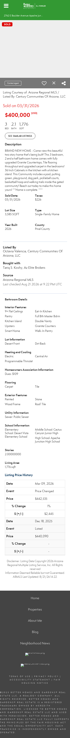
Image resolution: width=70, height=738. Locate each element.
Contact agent (13, 83)
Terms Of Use (20, 676)
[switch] (44, 83)
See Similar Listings (20, 135)
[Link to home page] (35, 6)
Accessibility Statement (30, 680)
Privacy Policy (46, 676)
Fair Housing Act (51, 722)
